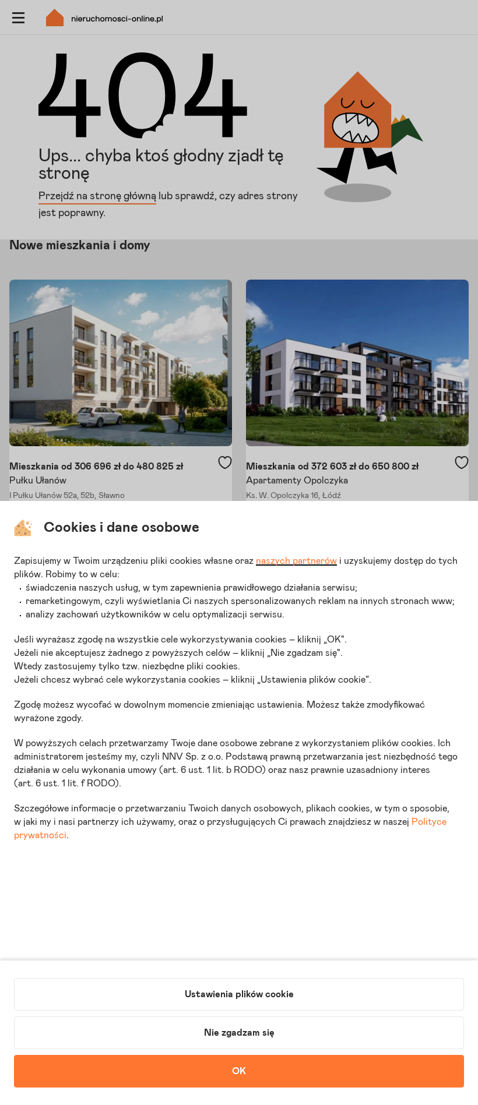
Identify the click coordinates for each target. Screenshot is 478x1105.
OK (239, 1071)
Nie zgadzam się (239, 1032)
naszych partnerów (296, 561)
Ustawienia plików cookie (239, 994)
